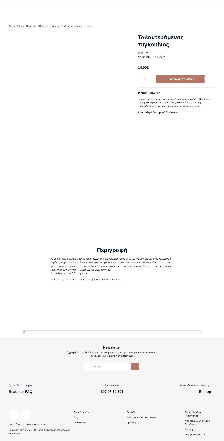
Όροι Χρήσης (14, 424)
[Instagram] (26, 415)
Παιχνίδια (31, 26)
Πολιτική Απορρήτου (36, 424)
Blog (76, 417)
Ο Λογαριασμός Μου (195, 434)
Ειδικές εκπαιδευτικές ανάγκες (142, 417)
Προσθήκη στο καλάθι (180, 79)
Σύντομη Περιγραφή (149, 92)
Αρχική (12, 26)
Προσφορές (133, 422)
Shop (21, 26)
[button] (176, 92)
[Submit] (135, 366)
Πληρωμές (190, 429)
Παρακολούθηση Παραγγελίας (193, 414)
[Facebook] (14, 415)
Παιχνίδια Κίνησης (49, 26)
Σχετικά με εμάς (82, 412)
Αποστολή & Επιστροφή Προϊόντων (158, 112)
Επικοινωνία (80, 422)
